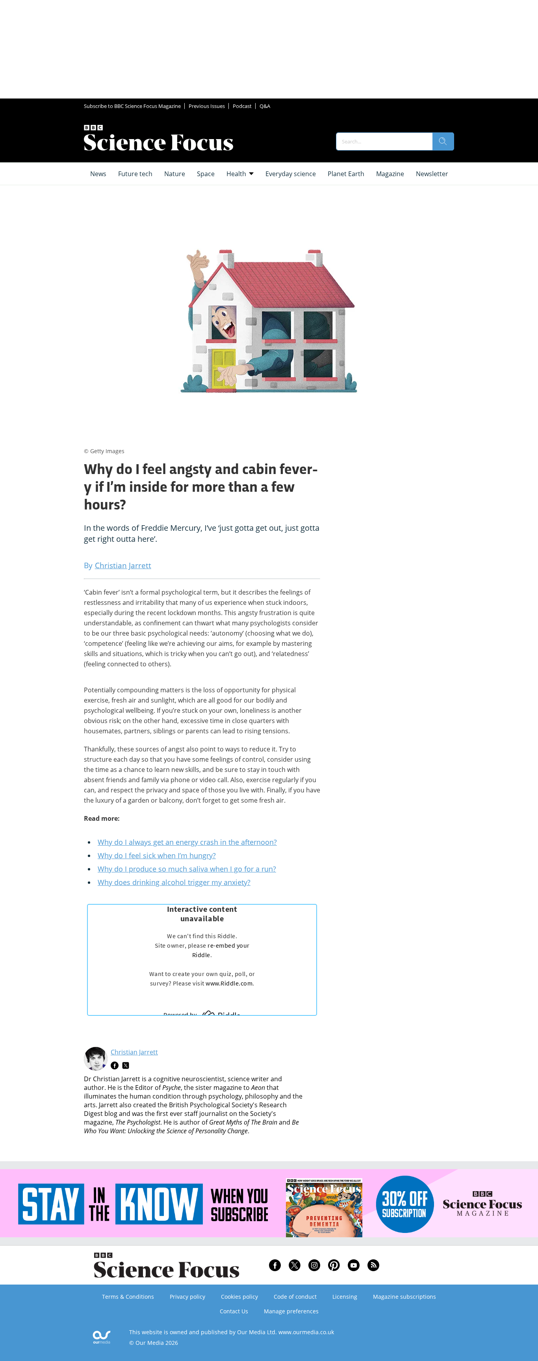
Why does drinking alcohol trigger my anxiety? (174, 882)
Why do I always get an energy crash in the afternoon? (187, 842)
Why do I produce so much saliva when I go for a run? (187, 869)
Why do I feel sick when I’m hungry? (157, 855)
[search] (443, 141)
